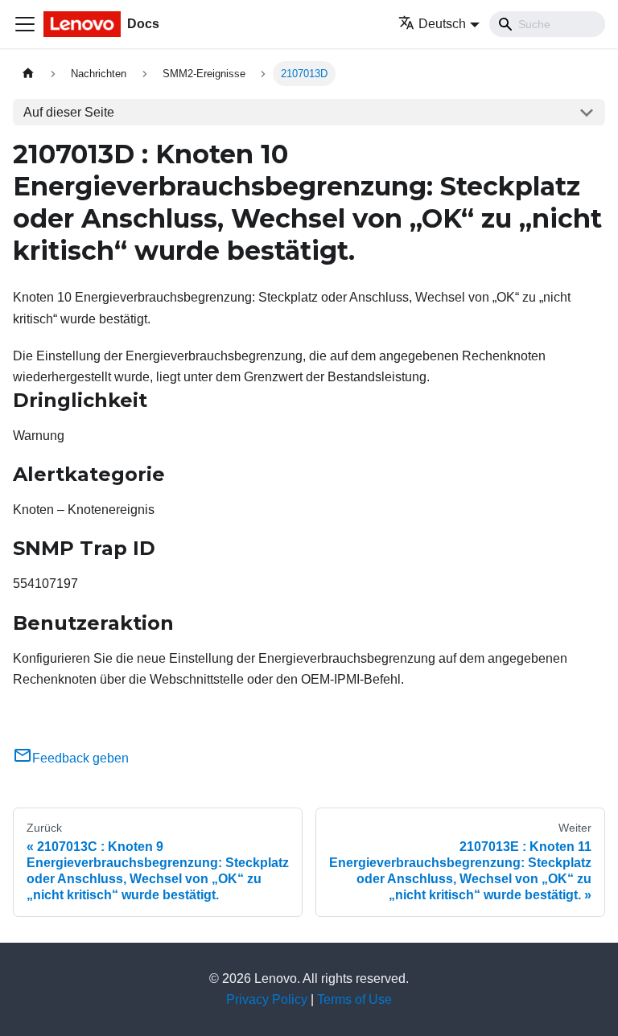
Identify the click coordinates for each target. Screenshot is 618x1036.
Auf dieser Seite (68, 112)
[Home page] (28, 73)
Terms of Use (354, 999)
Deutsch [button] (442, 24)
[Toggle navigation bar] (25, 24)
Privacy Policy (266, 999)
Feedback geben (80, 758)
